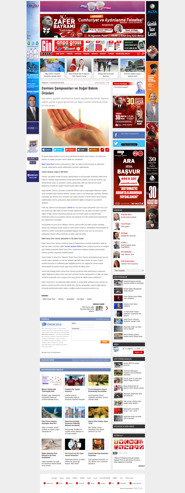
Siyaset (89, 478)
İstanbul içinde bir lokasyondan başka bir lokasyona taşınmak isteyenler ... (75, 398)
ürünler (89, 299)
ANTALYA (78, 54)
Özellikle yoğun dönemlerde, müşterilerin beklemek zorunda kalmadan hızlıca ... (51, 397)
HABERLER (45, 83)
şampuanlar (70, 299)
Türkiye (61, 478)
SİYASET (103, 54)
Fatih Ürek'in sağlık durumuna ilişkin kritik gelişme (87, 309)
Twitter (92, 483)
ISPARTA (94, 54)
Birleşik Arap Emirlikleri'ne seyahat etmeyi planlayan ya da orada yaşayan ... (74, 431)
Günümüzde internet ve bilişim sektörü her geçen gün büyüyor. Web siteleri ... (75, 461)
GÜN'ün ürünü (129, 478)
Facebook (81, 483)
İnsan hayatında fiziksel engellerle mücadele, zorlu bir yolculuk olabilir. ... (98, 397)
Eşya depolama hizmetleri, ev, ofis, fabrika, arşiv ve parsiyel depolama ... (98, 461)
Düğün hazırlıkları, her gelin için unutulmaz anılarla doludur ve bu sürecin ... (51, 464)
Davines (61, 299)
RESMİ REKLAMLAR (123, 54)
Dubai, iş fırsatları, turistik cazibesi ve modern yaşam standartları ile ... (51, 429)
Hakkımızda (49, 483)
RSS (113, 483)
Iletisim (71, 483)
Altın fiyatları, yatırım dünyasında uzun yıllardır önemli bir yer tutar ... (96, 429)
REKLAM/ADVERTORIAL (57, 83)
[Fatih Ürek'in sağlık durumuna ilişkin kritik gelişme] (99, 310)
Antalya (68, 478)
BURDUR (86, 54)
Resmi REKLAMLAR (105, 478)
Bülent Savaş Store (49, 299)
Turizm (95, 478)
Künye (60, 483)
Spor (121, 478)
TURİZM (111, 54)
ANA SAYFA (60, 54)
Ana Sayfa (54, 478)
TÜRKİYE (69, 54)
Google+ (103, 483)
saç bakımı (80, 299)
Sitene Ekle (123, 483)
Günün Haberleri (136, 483)
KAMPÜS (115, 478)
